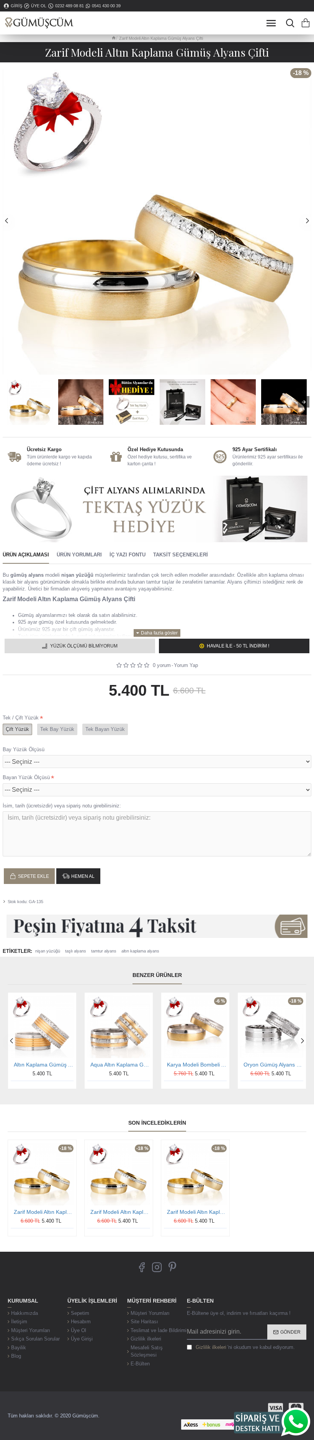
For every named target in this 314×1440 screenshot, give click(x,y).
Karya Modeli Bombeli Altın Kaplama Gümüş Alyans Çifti (197, 1065)
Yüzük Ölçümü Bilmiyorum (84, 646)
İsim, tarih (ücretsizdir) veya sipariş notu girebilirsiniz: (62, 806)
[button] (6, 220)
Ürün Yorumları (79, 555)
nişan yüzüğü (47, 951)
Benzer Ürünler (157, 975)
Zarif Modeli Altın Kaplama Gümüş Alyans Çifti (44, 1212)
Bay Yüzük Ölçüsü (23, 749)
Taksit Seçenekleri (180, 555)
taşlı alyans (75, 951)
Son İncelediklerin (157, 1123)
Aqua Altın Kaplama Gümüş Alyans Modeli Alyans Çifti (120, 1065)
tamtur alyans (103, 951)
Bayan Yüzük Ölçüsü (26, 777)
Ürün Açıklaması (26, 555)
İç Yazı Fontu (128, 555)
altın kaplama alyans (140, 951)
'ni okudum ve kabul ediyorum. (245, 1347)
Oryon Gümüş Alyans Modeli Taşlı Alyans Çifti (273, 1065)
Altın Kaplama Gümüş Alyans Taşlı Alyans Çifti (44, 1065)
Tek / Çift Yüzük (21, 718)
